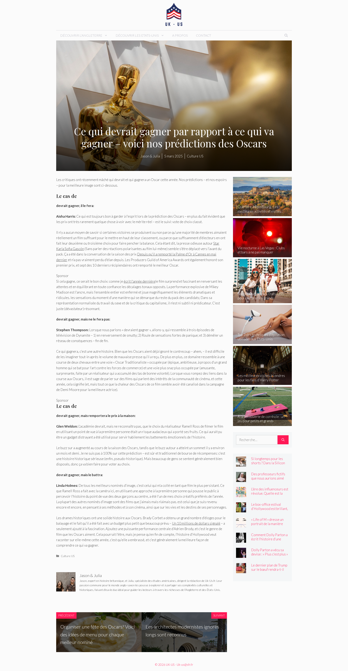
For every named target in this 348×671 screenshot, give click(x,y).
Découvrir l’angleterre (81, 35)
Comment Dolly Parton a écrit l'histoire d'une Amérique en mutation (269, 539)
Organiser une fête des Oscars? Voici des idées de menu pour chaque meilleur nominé (97, 634)
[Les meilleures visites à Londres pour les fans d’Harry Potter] (262, 382)
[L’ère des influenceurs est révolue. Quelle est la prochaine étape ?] (241, 494)
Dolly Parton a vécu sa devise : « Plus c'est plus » (269, 552)
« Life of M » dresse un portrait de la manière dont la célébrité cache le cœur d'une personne (269, 525)
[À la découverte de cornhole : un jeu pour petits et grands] (262, 423)
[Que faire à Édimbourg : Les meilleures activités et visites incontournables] (262, 213)
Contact (203, 35)
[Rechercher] (283, 440)
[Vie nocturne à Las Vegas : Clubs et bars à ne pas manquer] (262, 254)
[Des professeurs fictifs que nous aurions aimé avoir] (241, 479)
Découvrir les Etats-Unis (137, 35)
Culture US (68, 556)
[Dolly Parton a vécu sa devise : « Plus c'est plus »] (241, 555)
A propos (180, 35)
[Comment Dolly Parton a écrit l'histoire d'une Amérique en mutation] (241, 540)
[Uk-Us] (174, 14)
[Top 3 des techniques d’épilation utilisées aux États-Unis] (262, 341)
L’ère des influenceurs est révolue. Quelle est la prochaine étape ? (269, 493)
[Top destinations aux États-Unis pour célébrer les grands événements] (262, 300)
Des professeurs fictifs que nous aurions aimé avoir (268, 478)
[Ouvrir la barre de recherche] (286, 35)
